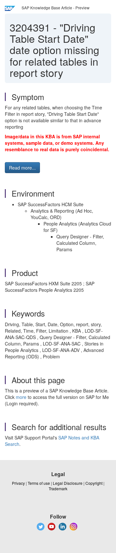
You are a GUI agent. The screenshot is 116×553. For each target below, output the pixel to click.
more (21, 397)
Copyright (93, 483)
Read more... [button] (22, 167)
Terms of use (39, 483)
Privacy (18, 483)
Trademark (58, 488)
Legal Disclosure (67, 483)
